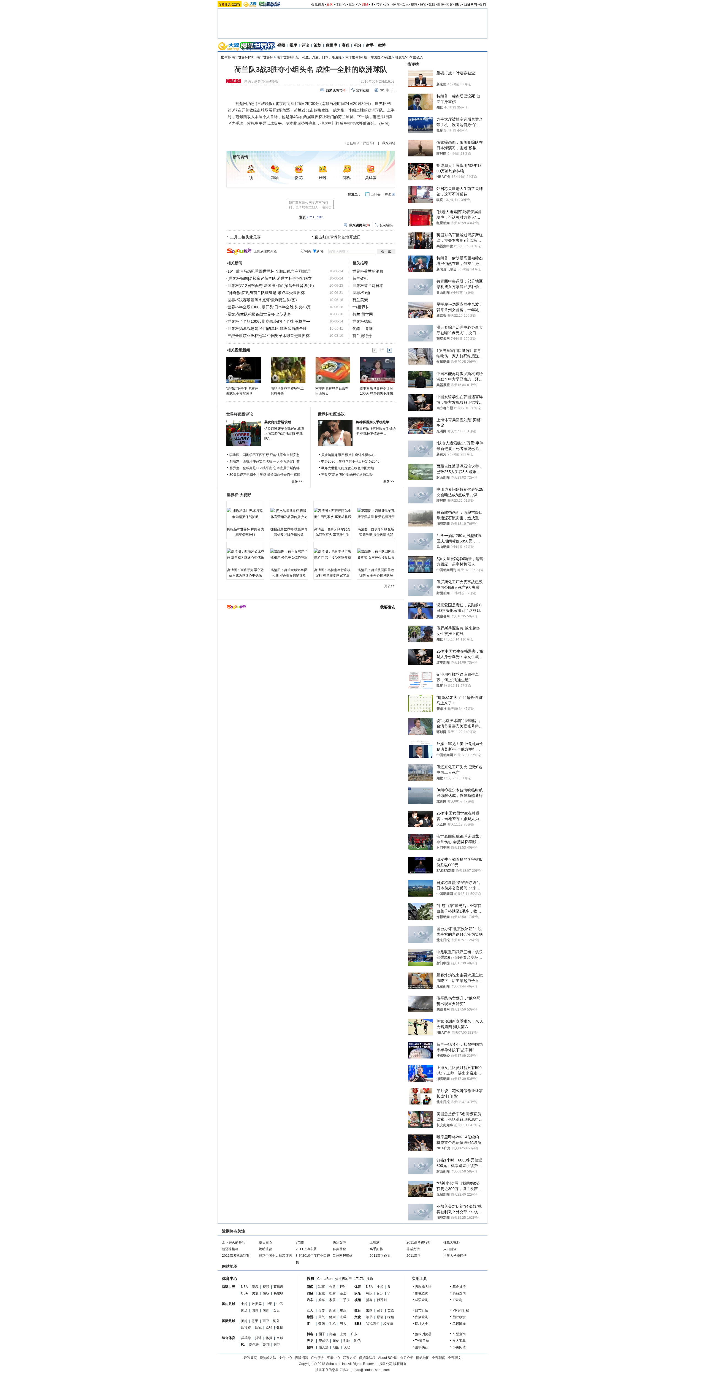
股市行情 (421, 1310)
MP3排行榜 (460, 1310)
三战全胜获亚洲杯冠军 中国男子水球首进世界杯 (268, 335)
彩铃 (346, 1341)
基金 (343, 1293)
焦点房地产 (343, 1279)
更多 (388, 195)
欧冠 (258, 1327)
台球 (279, 1338)
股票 (321, 1293)
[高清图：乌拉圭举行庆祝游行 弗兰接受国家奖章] (332, 554)
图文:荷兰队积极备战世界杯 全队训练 (259, 314)
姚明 (266, 1293)
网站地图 (422, 1358)
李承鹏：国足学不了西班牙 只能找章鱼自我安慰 (264, 455)
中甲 (269, 1304)
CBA (244, 1293)
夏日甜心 (265, 1242)
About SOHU (387, 1358)
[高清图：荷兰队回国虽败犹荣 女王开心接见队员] (376, 554)
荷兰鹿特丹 (362, 335)
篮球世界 (228, 1287)
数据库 (331, 45)
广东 (354, 1334)
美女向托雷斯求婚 (277, 422)
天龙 (310, 1341)
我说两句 (470, 4)
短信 (336, 1341)
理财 (332, 1293)
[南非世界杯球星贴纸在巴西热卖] (332, 369)
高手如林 (376, 1249)
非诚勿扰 (413, 1249)
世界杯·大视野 (239, 495)
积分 (358, 45)
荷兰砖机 (360, 278)
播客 (423, 4)
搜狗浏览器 (423, 1334)
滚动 (277, 1345)
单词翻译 (459, 1324)
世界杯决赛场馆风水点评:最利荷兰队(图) (262, 300)
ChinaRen (325, 1279)
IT (372, 4)
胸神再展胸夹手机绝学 (372, 422)
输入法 (324, 1347)
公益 (332, 1287)
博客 (449, 4)
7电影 (300, 1242)
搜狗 (482, 4)
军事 (321, 1287)
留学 (380, 1310)
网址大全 (421, 1324)
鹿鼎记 (324, 1341)
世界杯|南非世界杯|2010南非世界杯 (247, 57)
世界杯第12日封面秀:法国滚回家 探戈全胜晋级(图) (270, 285)
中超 (244, 1304)
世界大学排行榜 (455, 1256)
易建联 (278, 1293)
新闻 (330, 4)
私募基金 (339, 1249)
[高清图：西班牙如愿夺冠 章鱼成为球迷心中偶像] (245, 554)
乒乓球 (246, 1338)
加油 (275, 178)
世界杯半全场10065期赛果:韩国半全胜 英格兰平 (268, 321)
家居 (396, 4)
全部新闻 (438, 1358)
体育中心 (229, 1278)
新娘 (332, 1310)
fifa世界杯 (360, 307)
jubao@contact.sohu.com (371, 1370)
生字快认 (421, 1347)
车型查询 (459, 1334)
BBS (458, 4)
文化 (357, 1317)
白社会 (376, 195)
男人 (343, 1324)
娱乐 (352, 4)
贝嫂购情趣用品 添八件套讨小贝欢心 (348, 455)
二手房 (345, 1300)
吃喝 (343, 1317)
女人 (405, 4)
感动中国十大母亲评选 (275, 1256)
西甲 (265, 1321)
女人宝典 (459, 1341)
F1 (243, 1345)
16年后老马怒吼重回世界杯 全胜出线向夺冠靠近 (268, 271)
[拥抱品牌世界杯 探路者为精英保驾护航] (245, 514)
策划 (317, 45)
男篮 (255, 1293)
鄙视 (347, 178)
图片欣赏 (459, 1317)
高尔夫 (254, 1345)
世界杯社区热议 (331, 414)
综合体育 (228, 1338)
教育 (357, 1310)
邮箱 (332, 1334)
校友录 (388, 1324)
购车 (321, 1300)
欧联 (269, 1327)
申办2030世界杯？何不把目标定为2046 (350, 461)
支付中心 (285, 1358)
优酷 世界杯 (362, 328)
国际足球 (228, 1321)
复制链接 (362, 90)
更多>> (389, 586)
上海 (343, 1334)
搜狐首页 (317, 4)
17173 (359, 1279)
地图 (336, 1347)
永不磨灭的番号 (233, 1242)
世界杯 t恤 (361, 293)
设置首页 (250, 1358)
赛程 (345, 45)
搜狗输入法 (423, 1287)
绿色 (390, 1317)
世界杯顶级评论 (239, 414)
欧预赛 (246, 1327)
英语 (390, 1310)
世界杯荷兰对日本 (367, 285)
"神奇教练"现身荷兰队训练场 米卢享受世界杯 (266, 293)
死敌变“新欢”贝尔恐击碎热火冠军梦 (347, 475)
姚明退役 (265, 1249)
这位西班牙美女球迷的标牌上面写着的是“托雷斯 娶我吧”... (284, 434)
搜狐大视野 (451, 1242)
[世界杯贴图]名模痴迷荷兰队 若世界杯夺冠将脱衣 (269, 278)
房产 (387, 4)
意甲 (255, 1321)
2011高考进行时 (418, 1242)
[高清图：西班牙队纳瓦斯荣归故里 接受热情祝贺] (376, 514)
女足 (276, 1310)
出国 (369, 1310)
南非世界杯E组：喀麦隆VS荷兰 (368, 57)
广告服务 (317, 1358)
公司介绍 (406, 1358)
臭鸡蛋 (370, 178)
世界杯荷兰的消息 (367, 271)
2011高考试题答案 (236, 1256)
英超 (244, 1321)
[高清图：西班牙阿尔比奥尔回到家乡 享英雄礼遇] (332, 514)
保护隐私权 (367, 1358)
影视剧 (382, 1300)
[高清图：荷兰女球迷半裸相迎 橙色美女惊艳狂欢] (289, 554)
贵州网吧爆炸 (342, 1256)
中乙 (279, 1304)
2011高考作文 (380, 1256)
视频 (414, 4)
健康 (332, 1317)
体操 (269, 1338)
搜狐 (310, 1278)
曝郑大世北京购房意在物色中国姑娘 (347, 468)
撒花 (299, 178)
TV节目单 (422, 1341)
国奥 (255, 1310)
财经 (365, 4)
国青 (265, 1310)
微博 (432, 4)
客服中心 (333, 1358)
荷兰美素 (360, 300)
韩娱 (369, 1293)
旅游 (310, 1317)
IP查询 (457, 1300)
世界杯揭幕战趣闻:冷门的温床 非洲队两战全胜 (267, 328)
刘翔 (266, 1345)
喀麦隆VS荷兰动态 (409, 57)
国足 (244, 1310)
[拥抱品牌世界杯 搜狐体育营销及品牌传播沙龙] (289, 514)
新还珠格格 (230, 1249)
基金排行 (459, 1287)
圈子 (322, 1334)
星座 (343, 1310)
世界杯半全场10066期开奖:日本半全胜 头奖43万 (269, 307)
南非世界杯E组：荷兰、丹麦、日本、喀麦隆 (309, 57)
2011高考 (413, 1256)
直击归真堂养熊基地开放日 (337, 237)
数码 (321, 1324)
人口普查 (450, 1249)
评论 (305, 45)
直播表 (278, 1287)
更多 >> (297, 481)
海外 (276, 1321)
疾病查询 (421, 1317)
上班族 (374, 1242)
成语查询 (421, 1300)
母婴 (321, 1310)
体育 (338, 4)
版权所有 (399, 1364)
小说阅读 (459, 1347)
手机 (332, 1324)
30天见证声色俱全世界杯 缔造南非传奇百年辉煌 (264, 475)
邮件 (440, 4)
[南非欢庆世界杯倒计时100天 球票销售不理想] (377, 369)
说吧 (346, 1347)
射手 (370, 45)
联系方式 (349, 1358)
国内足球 (228, 1304)
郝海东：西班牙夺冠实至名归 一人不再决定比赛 (264, 461)
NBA (244, 1287)
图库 (293, 45)
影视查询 (421, 1293)
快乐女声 (339, 1242)
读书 (369, 1317)
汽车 (379, 4)
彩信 (357, 1341)
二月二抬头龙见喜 (245, 237)
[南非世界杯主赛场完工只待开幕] (288, 369)
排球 (258, 1338)
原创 (380, 1317)
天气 (321, 1317)
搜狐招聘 (301, 1358)
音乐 (380, 1293)
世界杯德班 (362, 321)
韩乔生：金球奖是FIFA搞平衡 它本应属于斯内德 (264, 468)
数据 (279, 1327)
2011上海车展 (306, 1249)
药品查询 (459, 1293)
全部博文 (454, 1358)
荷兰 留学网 (362, 314)
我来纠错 (388, 143)
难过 (323, 178)
